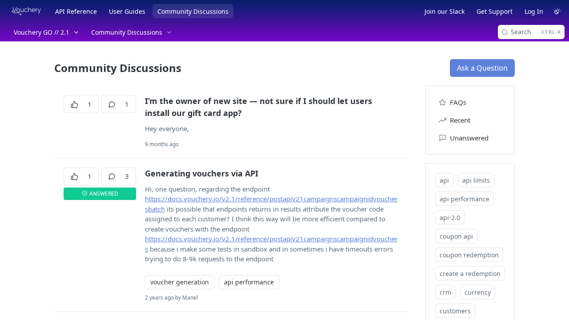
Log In (534, 11)
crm (445, 292)
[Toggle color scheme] (557, 11)
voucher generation (179, 282)
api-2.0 (450, 217)
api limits (476, 180)
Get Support (495, 11)
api (444, 180)
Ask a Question (482, 68)
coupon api (456, 236)
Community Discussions (192, 11)
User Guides (127, 11)
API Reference (76, 11)
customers (455, 311)
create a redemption (470, 273)
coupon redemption (469, 255)
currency (478, 292)
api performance (249, 282)
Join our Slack (445, 11)
